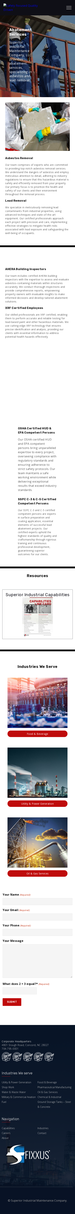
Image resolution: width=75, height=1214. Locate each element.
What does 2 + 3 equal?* (26, 984)
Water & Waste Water (14, 1092)
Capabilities (8, 1128)
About (5, 1138)
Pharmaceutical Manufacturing (54, 1087)
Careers (6, 1133)
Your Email (16, 910)
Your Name (17, 894)
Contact (42, 1133)
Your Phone (17, 925)
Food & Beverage (37, 733)
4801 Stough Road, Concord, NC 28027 (25, 1045)
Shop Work (8, 1087)
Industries (43, 1128)
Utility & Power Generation (37, 803)
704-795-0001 (10, 1048)
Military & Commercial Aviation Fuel (19, 1099)
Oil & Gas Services (38, 873)
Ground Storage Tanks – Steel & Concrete (54, 1104)
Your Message (13, 941)
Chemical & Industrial (49, 1097)
